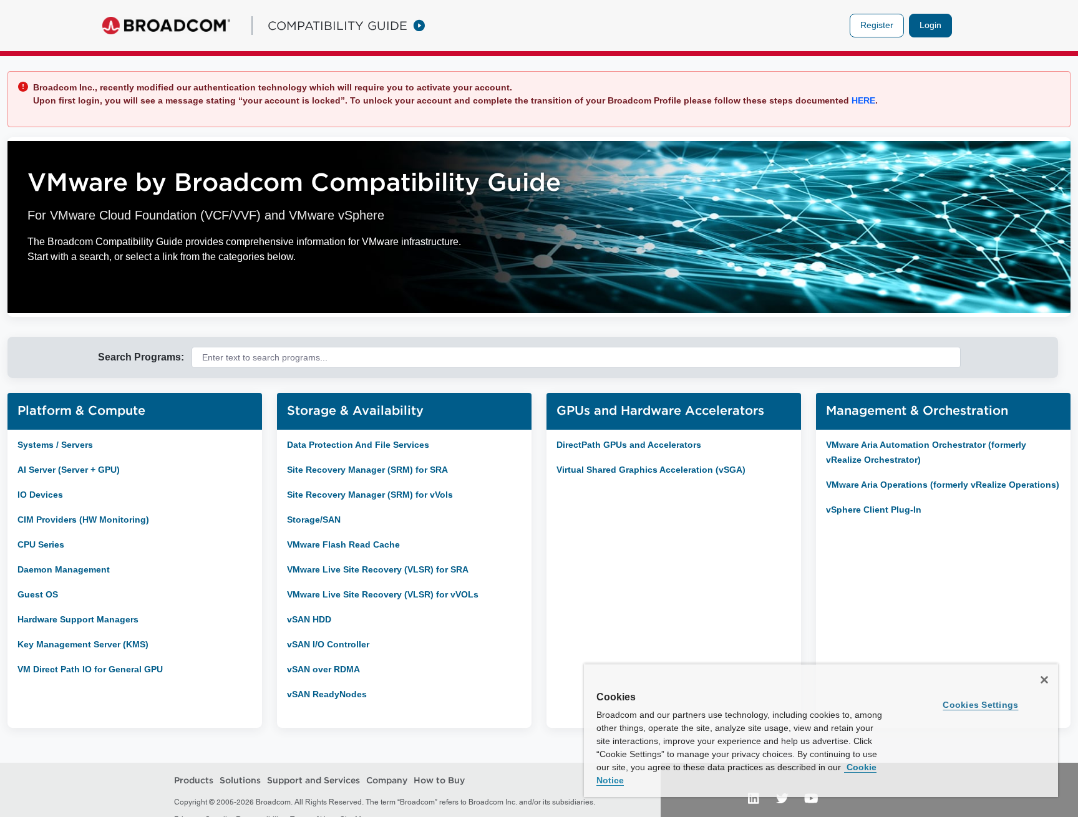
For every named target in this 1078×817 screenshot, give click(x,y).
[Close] (1044, 680)
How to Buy (439, 780)
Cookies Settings (980, 705)
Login (930, 25)
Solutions (240, 780)
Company (386, 780)
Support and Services (313, 780)
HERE (862, 100)
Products (193, 780)
